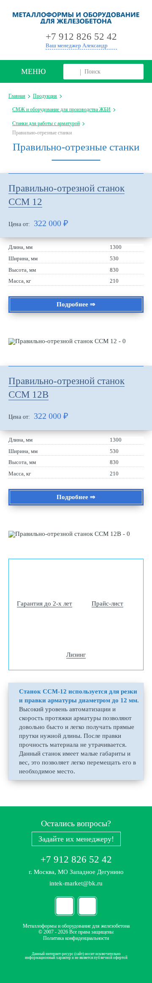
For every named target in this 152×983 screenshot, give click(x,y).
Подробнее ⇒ (76, 304)
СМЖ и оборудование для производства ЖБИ (61, 109)
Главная (16, 96)
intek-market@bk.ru (76, 883)
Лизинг (76, 654)
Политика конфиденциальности (76, 938)
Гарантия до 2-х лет (44, 603)
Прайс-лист (107, 603)
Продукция (45, 96)
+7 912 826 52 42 (76, 859)
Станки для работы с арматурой (46, 123)
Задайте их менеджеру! (76, 839)
